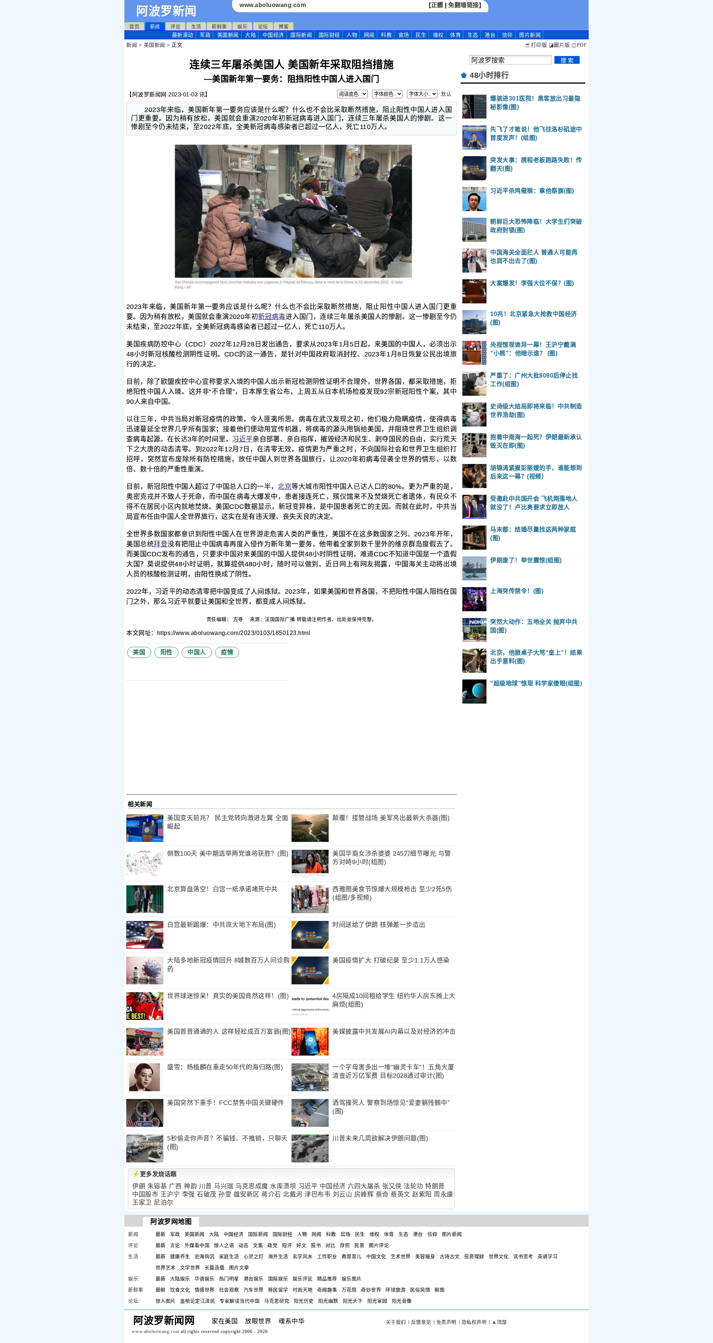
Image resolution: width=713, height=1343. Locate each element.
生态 (473, 35)
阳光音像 (402, 1301)
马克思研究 (276, 1301)
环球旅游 (395, 1290)
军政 (205, 35)
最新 (182, 35)
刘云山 (342, 1194)
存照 (345, 1245)
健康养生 (180, 1256)
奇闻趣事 (327, 1290)
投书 (316, 1245)
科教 (386, 35)
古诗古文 (450, 1256)
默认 (446, 94)
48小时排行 (489, 75)
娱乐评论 (303, 1278)
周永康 (443, 1194)
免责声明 (446, 1322)
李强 (188, 1194)
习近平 (242, 439)
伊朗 (138, 1186)
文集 (258, 1245)
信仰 (507, 35)
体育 (455, 35)
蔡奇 (382, 1194)
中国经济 (273, 35)
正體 (437, 5)
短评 (287, 1245)
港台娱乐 (254, 1278)
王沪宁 (170, 1194)
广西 (175, 1186)
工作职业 (327, 1256)
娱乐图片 (352, 1278)
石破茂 (206, 1194)
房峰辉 (364, 1194)
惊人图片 (166, 1301)
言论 (175, 1245)
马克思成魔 (251, 1186)
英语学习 (548, 1256)
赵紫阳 (422, 1194)
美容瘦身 (425, 1256)
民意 (359, 1245)
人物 (351, 35)
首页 (134, 26)
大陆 (250, 35)
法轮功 (413, 1186)
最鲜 (161, 1290)
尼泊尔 (163, 1202)
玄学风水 (303, 1256)
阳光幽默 (328, 1301)
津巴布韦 (318, 1194)
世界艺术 (166, 1267)
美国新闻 (228, 35)
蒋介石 (271, 1194)
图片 (530, 35)
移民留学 (278, 1290)
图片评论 (379, 1245)
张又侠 (392, 1186)
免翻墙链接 (463, 5)
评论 (175, 26)
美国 (139, 652)
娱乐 (242, 26)
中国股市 (145, 1194)
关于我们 (396, 1322)
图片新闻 (452, 1234)
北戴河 (293, 1194)
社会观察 (229, 1290)
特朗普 (435, 1186)
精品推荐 (327, 1278)
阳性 (166, 652)
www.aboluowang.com (273, 5)
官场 (403, 35)
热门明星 (229, 1278)
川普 (205, 1186)
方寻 (239, 619)
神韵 (190, 1186)
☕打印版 (535, 45)
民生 (421, 35)
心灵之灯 (254, 1256)
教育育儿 (352, 1256)
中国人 (197, 652)
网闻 (369, 35)
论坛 (263, 26)
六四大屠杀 (364, 1186)
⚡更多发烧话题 (154, 1174)
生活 (196, 26)
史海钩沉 (205, 1256)
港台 (490, 35)
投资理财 (474, 1256)
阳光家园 (377, 1301)
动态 (243, 1245)
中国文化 (376, 1256)
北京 (285, 486)
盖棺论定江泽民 (197, 1301)
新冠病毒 (272, 316)
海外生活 (278, 1256)
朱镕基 (157, 1186)
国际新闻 (301, 35)
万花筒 (349, 1290)
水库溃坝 (283, 1186)
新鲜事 (219, 26)
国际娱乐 (278, 1278)
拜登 (160, 544)
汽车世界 (254, 1290)
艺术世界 (401, 1256)
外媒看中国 (197, 1245)
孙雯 (224, 1194)
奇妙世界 (371, 1290)
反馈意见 (421, 1322)
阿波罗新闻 (166, 11)
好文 (301, 1245)
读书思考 (523, 1256)
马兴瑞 (224, 1186)
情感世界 (205, 1290)
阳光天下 (353, 1301)
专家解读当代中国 (239, 1301)
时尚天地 (303, 1290)
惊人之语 (224, 1245)
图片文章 (239, 1267)
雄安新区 (247, 1194)
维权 (438, 35)
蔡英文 (400, 1194)
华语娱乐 (205, 1278)
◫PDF (579, 45)
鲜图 (439, 1290)
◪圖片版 (559, 45)
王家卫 (142, 1202)
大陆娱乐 (180, 1278)
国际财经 (329, 35)
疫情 (227, 652)
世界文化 (499, 1256)
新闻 (155, 26)
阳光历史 (304, 1301)
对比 (330, 1245)
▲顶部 (499, 1322)
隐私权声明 (474, 1322)
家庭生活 (229, 1256)
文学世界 (190, 1267)
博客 (284, 26)
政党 (272, 1245)
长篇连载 (215, 1267)
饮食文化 (180, 1290)
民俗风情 (420, 1290)
